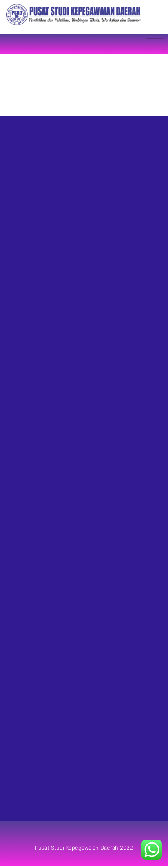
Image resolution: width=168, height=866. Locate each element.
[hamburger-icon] (155, 44)
